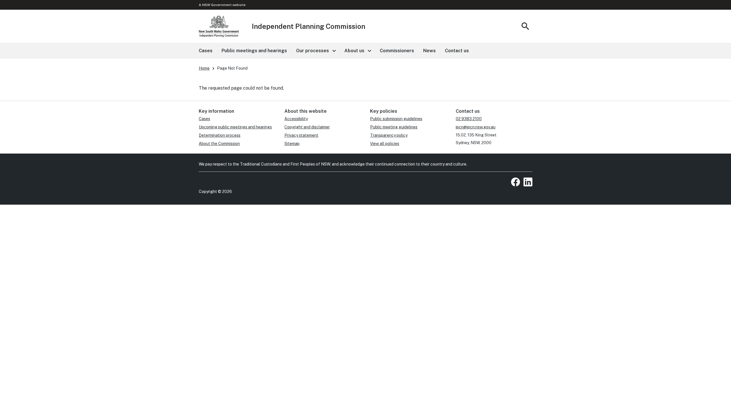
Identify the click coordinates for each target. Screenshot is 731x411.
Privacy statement (301, 135)
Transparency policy (388, 135)
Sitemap (292, 143)
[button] (316, 51)
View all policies (384, 143)
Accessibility (296, 118)
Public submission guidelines (396, 118)
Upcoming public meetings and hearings (235, 127)
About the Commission (219, 143)
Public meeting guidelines (393, 127)
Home (204, 68)
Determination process (219, 135)
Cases (204, 118)
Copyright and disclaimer (307, 127)
